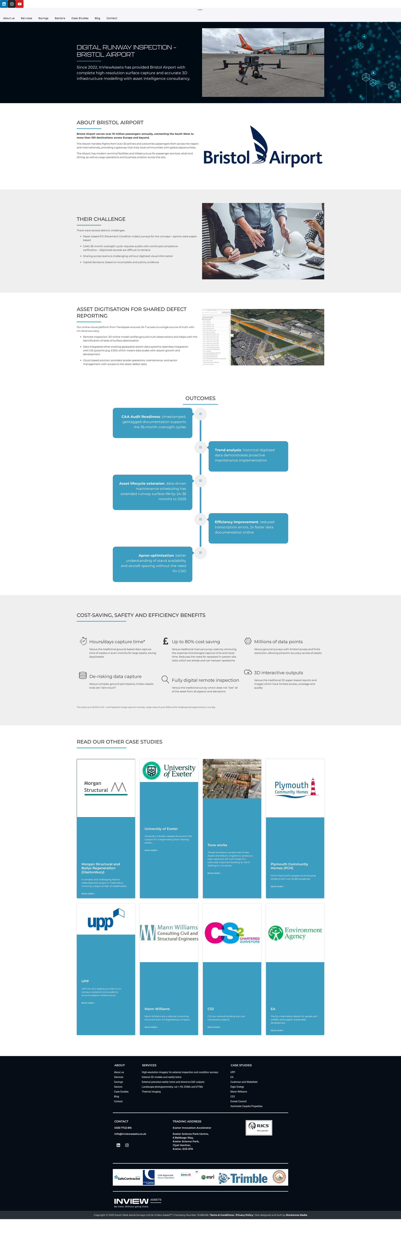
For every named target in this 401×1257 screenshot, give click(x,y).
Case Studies (80, 18)
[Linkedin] (4, 4)
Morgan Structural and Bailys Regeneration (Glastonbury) (100, 868)
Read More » (88, 894)
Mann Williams (157, 1009)
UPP (85, 981)
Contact (112, 18)
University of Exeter (161, 829)
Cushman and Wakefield (243, 1081)
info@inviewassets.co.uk (130, 1133)
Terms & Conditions (222, 1214)
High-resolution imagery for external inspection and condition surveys (180, 1072)
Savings (43, 18)
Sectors (60, 18)
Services (26, 18)
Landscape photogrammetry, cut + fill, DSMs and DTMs (172, 1086)
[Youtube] (19, 4)
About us (9, 18)
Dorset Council (238, 1101)
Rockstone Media (296, 1214)
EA (273, 1009)
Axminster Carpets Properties (246, 1106)
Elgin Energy (237, 1086)
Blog (97, 18)
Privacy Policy (244, 1214)
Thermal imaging (151, 1091)
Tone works (217, 845)
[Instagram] (12, 4)
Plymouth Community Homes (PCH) (289, 866)
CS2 (211, 1009)
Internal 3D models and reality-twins (161, 1077)
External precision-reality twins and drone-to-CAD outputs (173, 1081)
